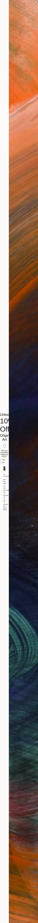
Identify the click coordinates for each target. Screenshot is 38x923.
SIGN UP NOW (4, 468)
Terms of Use (4, 485)
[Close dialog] (35, 2)
